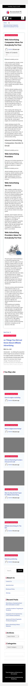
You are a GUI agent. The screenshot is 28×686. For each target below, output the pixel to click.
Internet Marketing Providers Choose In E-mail (13, 461)
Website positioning (11, 559)
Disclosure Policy (10, 589)
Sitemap (8, 593)
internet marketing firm (11, 35)
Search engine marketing (12, 397)
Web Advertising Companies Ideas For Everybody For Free (14, 42)
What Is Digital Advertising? (13, 428)
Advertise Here (10, 585)
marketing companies (10, 335)
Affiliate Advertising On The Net (13, 527)
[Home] (6, 18)
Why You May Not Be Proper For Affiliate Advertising (13, 494)
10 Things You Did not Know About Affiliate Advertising (13, 343)
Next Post (6, 332)
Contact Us (9, 581)
